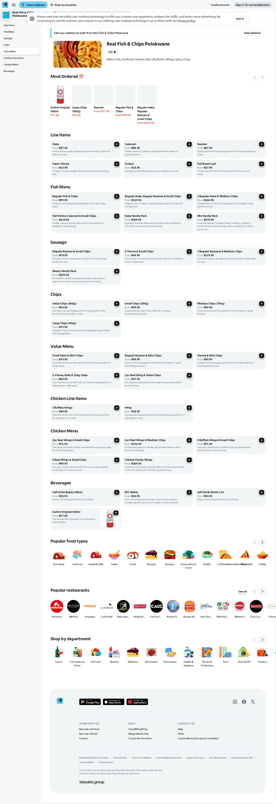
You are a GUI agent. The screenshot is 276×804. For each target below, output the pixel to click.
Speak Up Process (195, 757)
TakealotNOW (86, 762)
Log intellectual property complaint (198, 738)
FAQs (181, 733)
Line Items (9, 25)
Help (180, 729)
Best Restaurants (217, 757)
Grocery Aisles (106, 762)
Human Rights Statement (169, 757)
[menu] (13, 4)
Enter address (35, 5)
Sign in (253, 4)
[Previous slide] (254, 77)
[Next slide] (262, 77)
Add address (252, 33)
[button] (21, 15)
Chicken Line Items (13, 57)
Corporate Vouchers (140, 738)
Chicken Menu (11, 64)
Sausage (8, 38)
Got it (240, 18)
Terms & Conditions (141, 757)
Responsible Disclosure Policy (93, 757)
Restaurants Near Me (242, 757)
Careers (83, 738)
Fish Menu (9, 31)
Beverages (9, 71)
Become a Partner (89, 729)
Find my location (65, 5)
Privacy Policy (186, 21)
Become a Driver (88, 733)
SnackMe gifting (137, 729)
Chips (6, 44)
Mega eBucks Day (138, 733)
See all (242, 591)
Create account (220, 4)
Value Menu (10, 51)
